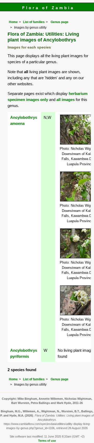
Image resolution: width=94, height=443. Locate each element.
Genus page (59, 22)
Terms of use (47, 440)
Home (13, 22)
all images (65, 99)
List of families (34, 22)
